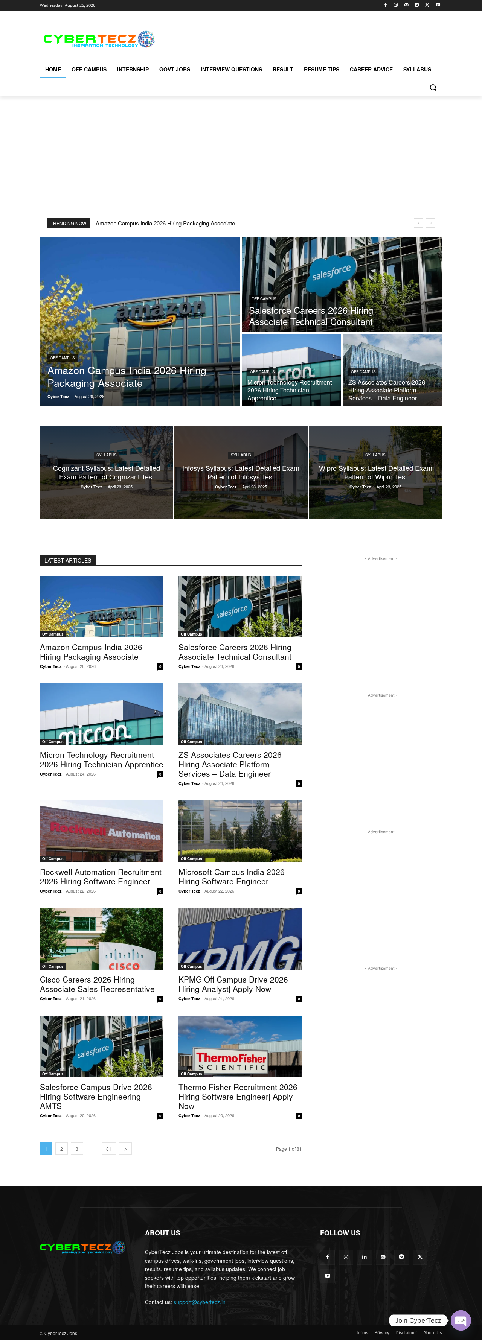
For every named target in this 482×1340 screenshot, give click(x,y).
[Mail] (406, 5)
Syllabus (106, 455)
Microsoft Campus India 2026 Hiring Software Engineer (231, 876)
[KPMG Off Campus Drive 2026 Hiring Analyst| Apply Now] (240, 939)
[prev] (418, 223)
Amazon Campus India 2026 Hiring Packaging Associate (165, 223)
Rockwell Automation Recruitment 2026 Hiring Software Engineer (101, 876)
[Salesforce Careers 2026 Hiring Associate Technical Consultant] (342, 284)
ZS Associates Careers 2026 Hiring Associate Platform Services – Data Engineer (230, 764)
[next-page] (125, 1148)
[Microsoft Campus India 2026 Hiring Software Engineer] (240, 831)
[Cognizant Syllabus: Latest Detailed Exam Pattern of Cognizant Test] (106, 472)
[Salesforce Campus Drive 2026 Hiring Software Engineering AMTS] (101, 1046)
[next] (430, 223)
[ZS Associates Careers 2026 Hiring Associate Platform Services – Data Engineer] (392, 370)
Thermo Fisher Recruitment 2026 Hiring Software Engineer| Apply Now (237, 1096)
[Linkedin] (364, 1257)
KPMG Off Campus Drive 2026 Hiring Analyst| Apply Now (233, 983)
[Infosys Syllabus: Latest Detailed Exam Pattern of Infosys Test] (240, 472)
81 (108, 1148)
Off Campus (62, 357)
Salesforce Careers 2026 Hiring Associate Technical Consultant (234, 651)
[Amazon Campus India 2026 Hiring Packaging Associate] (140, 321)
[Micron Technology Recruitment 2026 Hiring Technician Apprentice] (291, 370)
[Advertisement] (297, 38)
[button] (433, 87)
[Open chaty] (461, 1320)
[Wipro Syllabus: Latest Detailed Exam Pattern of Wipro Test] (375, 472)
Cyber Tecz (51, 666)
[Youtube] (437, 5)
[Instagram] (396, 5)
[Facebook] (385, 5)
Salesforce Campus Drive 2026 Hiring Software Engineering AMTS (96, 1096)
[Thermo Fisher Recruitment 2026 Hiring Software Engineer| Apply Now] (240, 1046)
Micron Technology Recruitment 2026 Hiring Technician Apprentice (101, 759)
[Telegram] (417, 5)
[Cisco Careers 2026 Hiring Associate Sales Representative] (101, 939)
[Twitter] (427, 5)
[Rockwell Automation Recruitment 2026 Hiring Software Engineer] (101, 831)
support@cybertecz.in (200, 1302)
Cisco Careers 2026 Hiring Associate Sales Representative (97, 983)
